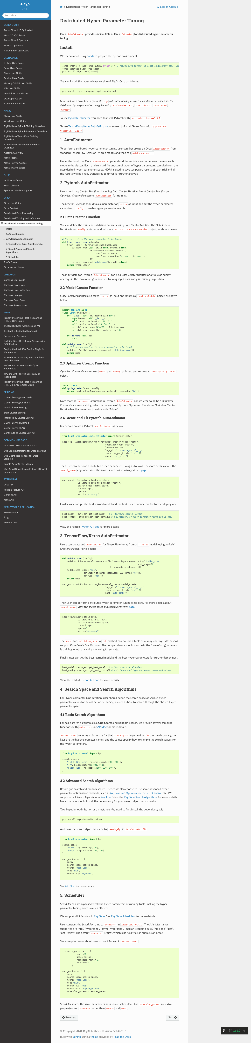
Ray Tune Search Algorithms (140, 797)
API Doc (70, 886)
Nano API (9, 500)
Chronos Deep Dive (14, 300)
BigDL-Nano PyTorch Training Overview (24, 126)
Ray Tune (106, 797)
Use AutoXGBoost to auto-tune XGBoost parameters (25, 470)
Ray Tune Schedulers (123, 916)
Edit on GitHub (168, 6)
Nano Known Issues (14, 168)
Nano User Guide (13, 116)
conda (90, 56)
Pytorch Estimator (79, 118)
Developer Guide (13, 98)
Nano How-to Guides (15, 163)
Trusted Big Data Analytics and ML (22, 326)
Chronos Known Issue (15, 305)
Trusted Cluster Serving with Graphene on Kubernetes (24, 359)
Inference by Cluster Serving (18, 418)
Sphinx (77, 1036)
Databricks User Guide (15, 93)
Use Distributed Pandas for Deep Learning (21, 457)
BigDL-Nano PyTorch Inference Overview (25, 131)
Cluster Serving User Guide (18, 397)
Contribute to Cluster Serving (19, 433)
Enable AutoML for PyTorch (18, 464)
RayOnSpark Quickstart (16, 50)
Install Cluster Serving (15, 407)
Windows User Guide (15, 121)
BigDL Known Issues (14, 103)
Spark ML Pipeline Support (18, 190)
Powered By (10, 522)
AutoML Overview (13, 153)
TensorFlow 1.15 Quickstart (18, 30)
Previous (70, 1017)
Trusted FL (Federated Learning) (20, 331)
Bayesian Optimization (128, 793)
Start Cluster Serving (14, 412)
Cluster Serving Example (16, 423)
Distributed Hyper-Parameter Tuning (23, 223)
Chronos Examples (13, 295)
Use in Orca (20, 445)
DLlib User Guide (13, 180)
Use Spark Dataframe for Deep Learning (25, 451)
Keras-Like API (11, 185)
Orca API (8, 484)
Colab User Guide (13, 73)
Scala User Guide (13, 68)
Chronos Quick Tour (14, 285)
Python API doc (90, 526)
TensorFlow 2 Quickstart (17, 40)
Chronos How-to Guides (17, 290)
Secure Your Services (15, 336)
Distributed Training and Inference (22, 218)
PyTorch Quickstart (14, 45)
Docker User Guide (14, 78)
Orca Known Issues (14, 267)
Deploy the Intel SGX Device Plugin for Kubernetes (24, 351)
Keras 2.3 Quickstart (14, 35)
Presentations (11, 512)
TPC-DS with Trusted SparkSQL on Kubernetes (22, 375)
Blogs (7, 517)
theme (94, 1036)
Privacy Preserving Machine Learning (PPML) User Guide (23, 319)
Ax (111, 793)
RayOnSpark (10, 262)
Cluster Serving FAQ (14, 428)
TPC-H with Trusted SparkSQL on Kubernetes (21, 367)
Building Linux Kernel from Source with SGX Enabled (24, 343)
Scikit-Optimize (152, 793)
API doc (102, 727)
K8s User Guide (12, 88)
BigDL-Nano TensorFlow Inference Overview (22, 146)
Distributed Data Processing (18, 213)
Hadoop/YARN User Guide (18, 83)
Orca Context (11, 208)
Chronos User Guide (14, 280)
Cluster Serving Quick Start (18, 402)
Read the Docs (122, 1036)
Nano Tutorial (11, 158)
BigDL (27, 4)
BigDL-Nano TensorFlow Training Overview (21, 138)
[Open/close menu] (2, 223)
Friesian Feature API (14, 490)
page (144, 470)
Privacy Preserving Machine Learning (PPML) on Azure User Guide (23, 383)
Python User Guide (14, 63)
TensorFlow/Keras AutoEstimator (88, 126)
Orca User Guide (12, 203)
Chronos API (10, 494)
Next (171, 1017)
